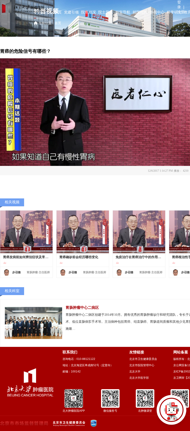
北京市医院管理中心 (141, 365)
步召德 (16, 272)
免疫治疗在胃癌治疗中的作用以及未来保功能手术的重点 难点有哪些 (139, 257)
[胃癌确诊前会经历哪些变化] (83, 232)
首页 (58, 23)
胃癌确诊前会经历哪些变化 (78, 257)
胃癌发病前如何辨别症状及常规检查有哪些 (26, 257)
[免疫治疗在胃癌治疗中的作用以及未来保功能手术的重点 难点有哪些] (139, 232)
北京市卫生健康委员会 (143, 359)
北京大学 (134, 371)
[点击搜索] (171, 412)
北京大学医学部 (139, 377)
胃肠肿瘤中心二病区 (82, 307)
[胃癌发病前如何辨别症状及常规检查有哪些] (26, 232)
